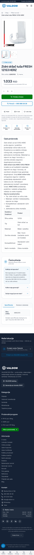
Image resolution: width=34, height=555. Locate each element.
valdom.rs (17, 546)
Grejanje (4, 396)
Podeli (7, 111)
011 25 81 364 (8, 496)
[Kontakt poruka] (20, 521)
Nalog (30, 553)
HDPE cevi (6, 422)
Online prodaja (6, 445)
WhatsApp (7, 502)
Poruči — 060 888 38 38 (18, 104)
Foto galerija (5, 471)
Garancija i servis (7, 466)
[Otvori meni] (31, 6)
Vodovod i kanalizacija (8, 399)
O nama (4, 439)
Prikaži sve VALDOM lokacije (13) (17, 355)
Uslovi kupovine (6, 447)
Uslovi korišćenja (7, 450)
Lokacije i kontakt (7, 442)
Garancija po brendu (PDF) (14, 385)
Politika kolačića (6, 455)
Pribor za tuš (7, 62)
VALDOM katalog (10, 381)
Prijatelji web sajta (7, 479)
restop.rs (23, 546)
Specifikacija (9, 305)
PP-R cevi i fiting (8, 418)
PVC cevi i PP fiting (9, 425)
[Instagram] (7, 521)
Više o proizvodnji (9, 429)
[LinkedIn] (15, 521)
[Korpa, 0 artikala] (27, 6)
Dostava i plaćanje (22, 305)
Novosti (4, 468)
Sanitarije (4, 402)
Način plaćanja (6, 458)
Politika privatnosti (7, 453)
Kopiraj (21, 74)
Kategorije (10, 553)
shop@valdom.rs (9, 499)
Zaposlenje (5, 476)
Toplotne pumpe (7, 408)
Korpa (23, 553)
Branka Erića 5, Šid (9, 491)
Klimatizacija (5, 405)
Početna (3, 553)
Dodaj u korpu (18, 97)
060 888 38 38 (8, 494)
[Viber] (3, 521)
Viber (5, 505)
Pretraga (17, 553)
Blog (3, 481)
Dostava (4, 460)
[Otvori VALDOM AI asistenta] (3, 546)
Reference (5, 474)
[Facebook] (11, 521)
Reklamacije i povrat (8, 463)
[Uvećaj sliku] (17, 33)
